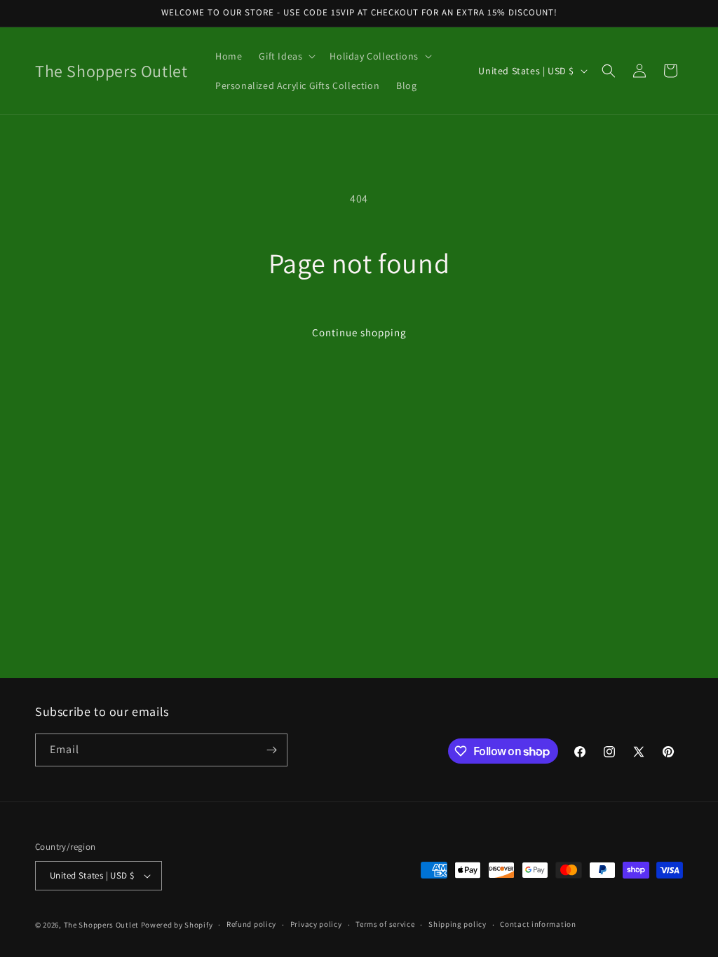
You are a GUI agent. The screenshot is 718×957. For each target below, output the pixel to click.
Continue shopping (359, 332)
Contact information (538, 924)
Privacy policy (316, 924)
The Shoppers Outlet (101, 925)
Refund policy (251, 924)
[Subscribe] (271, 750)
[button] (285, 56)
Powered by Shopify (177, 925)
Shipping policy (457, 924)
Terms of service (384, 924)
